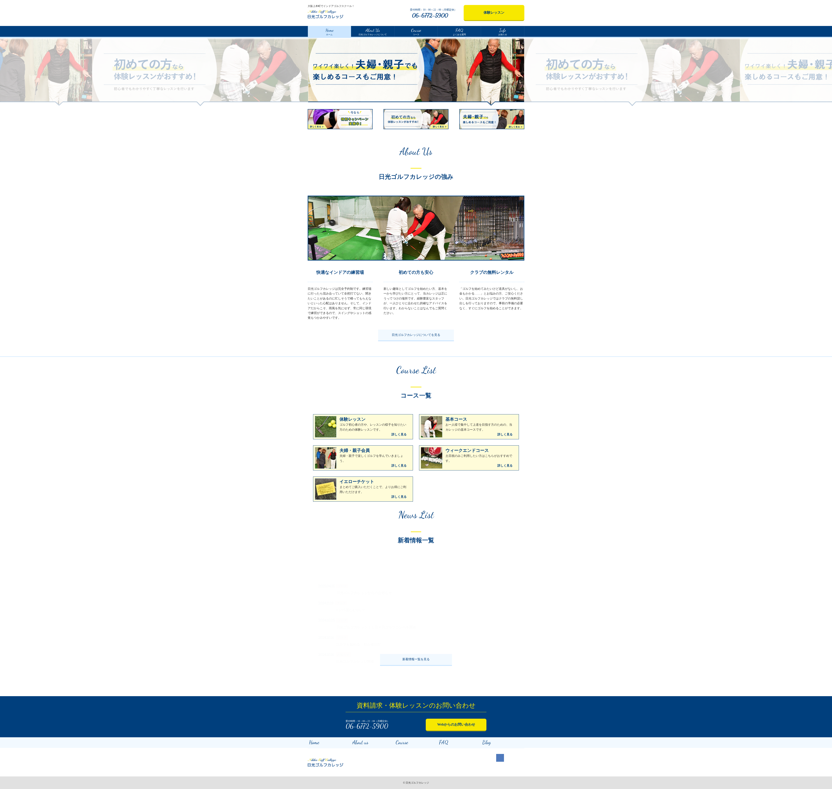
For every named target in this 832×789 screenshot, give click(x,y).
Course (402, 742)
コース (416, 32)
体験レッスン (494, 12)
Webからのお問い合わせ (456, 724)
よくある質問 (459, 32)
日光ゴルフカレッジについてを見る (416, 335)
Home (314, 742)
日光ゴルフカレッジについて (373, 32)
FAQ (443, 742)
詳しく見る (399, 434)
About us (360, 742)
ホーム (329, 32)
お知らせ (502, 32)
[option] (200, 71)
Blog (486, 742)
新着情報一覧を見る (416, 659)
